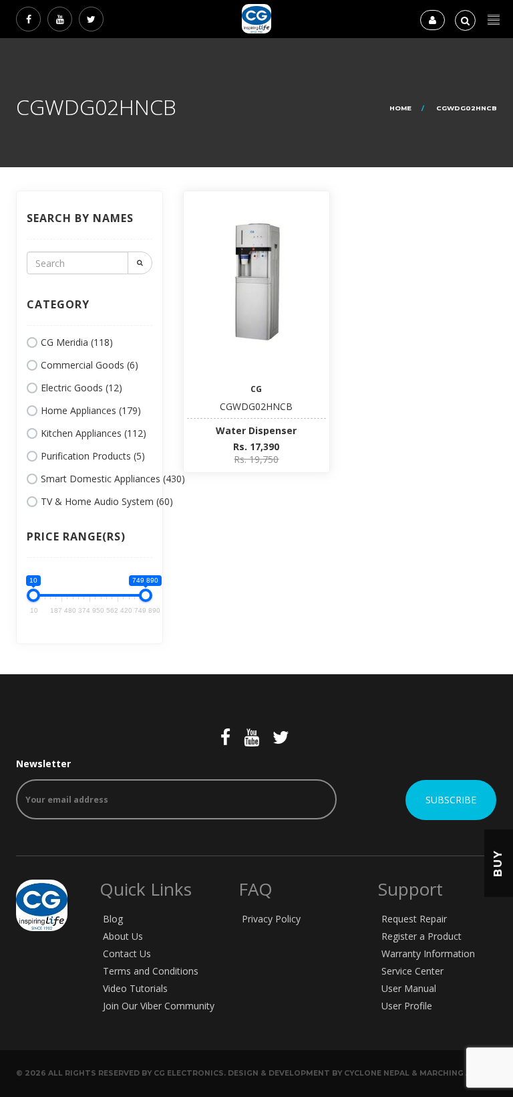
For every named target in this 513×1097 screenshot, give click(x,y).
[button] (494, 19)
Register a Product (421, 936)
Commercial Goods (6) (89, 365)
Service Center (412, 971)
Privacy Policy (271, 918)
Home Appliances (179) (91, 410)
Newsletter (43, 763)
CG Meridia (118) (77, 342)
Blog (113, 918)
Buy (498, 863)
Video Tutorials (135, 988)
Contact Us (127, 953)
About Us (123, 936)
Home (400, 108)
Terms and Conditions (150, 971)
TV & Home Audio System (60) (107, 501)
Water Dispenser (256, 430)
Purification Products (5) (93, 456)
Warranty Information (428, 953)
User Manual (408, 988)
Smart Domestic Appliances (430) (113, 478)
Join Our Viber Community (158, 1005)
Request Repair (414, 918)
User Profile (406, 1005)
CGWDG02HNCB (256, 406)
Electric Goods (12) (81, 387)
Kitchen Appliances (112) (93, 433)
